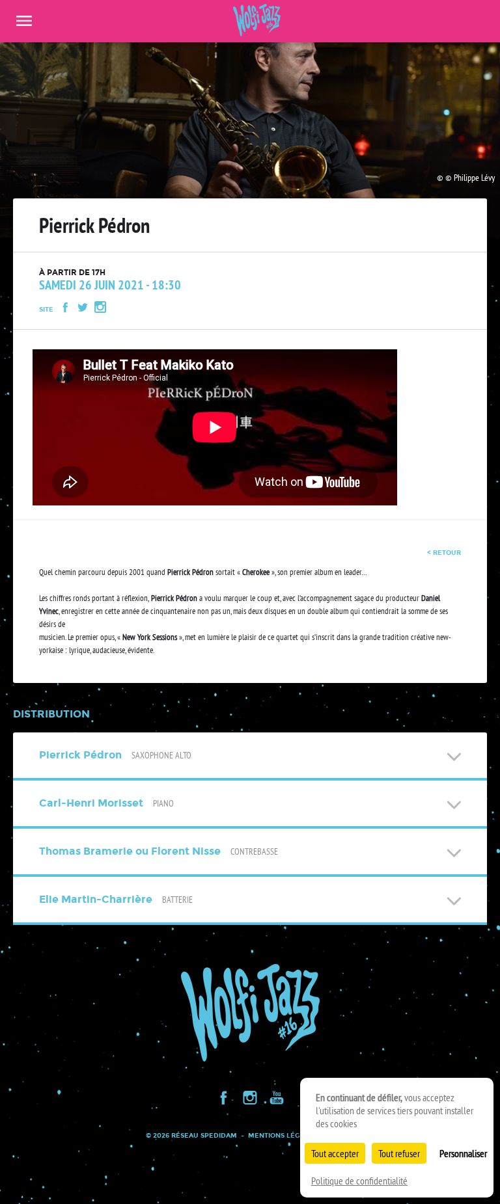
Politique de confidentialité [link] (359, 1180)
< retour (444, 552)
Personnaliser (463, 1153)
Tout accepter (335, 1153)
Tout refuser (399, 1153)
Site (46, 309)
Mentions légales (282, 1135)
